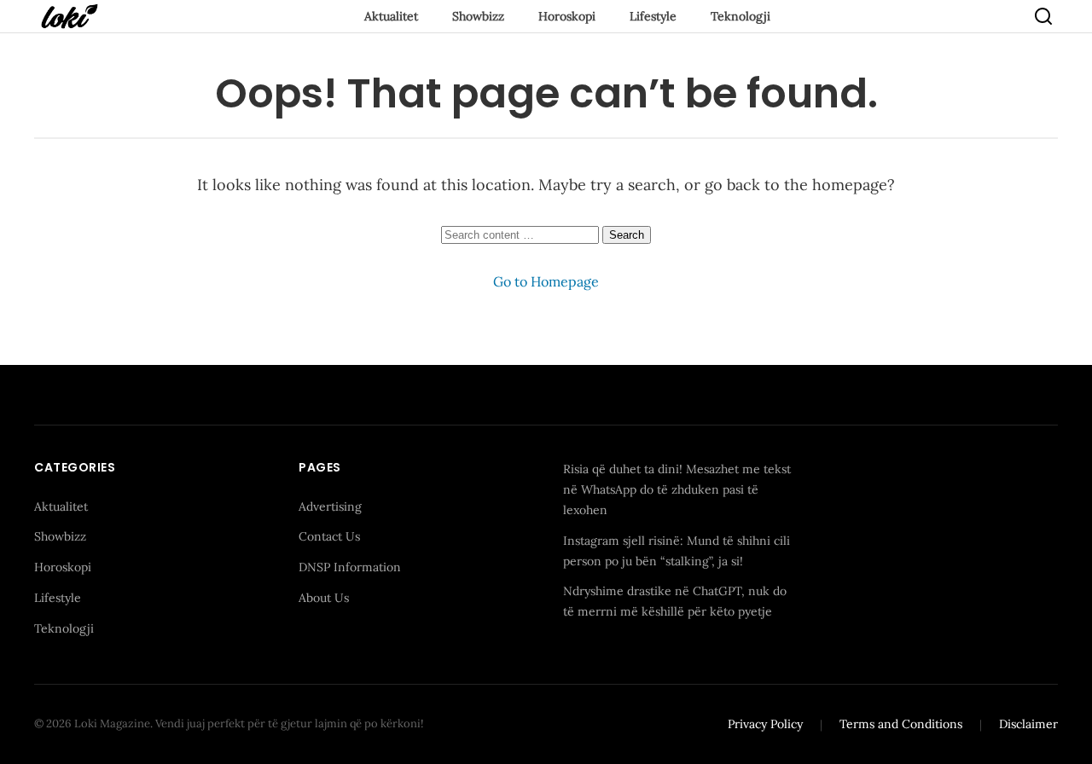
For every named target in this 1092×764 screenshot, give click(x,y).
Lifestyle (653, 16)
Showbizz (478, 16)
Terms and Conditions (900, 724)
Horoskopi (566, 16)
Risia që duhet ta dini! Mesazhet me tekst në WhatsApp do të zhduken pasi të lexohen (677, 489)
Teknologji (740, 16)
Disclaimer (1028, 724)
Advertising (330, 506)
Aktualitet (391, 16)
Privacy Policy (765, 724)
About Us (324, 597)
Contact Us (329, 536)
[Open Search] (1043, 16)
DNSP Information (350, 567)
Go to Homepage (546, 281)
